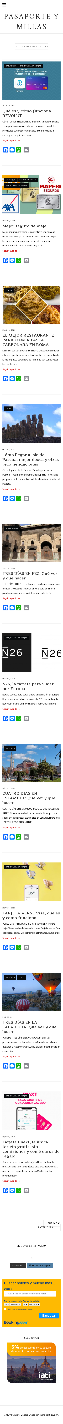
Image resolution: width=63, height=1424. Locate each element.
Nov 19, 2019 (8, 1137)
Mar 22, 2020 (9, 330)
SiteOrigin (53, 1415)
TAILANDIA (11, 66)
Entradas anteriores (49, 1225)
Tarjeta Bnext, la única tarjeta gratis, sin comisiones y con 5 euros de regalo (30, 1149)
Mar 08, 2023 (9, 106)
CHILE (9, 409)
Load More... (18, 1265)
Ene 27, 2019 (8, 1017)
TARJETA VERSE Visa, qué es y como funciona (31, 915)
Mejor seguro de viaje (24, 226)
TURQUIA (10, 748)
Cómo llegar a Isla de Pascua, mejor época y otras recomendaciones (30, 459)
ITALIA (9, 290)
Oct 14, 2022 (8, 221)
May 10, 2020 (8, 568)
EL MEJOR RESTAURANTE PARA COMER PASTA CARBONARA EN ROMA (28, 340)
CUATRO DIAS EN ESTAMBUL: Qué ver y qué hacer (28, 798)
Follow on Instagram (41, 1265)
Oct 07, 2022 (8, 450)
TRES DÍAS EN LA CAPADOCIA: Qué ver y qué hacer (29, 1027)
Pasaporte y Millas (31, 21)
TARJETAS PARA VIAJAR (31, 66)
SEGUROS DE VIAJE (28, 180)
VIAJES (21, 977)
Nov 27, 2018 (8, 908)
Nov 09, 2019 (8, 788)
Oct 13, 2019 (8, 679)
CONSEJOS (10, 180)
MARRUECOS (12, 528)
